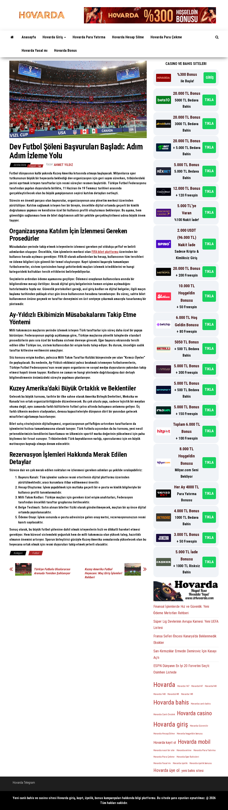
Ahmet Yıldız (63, 165)
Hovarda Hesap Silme (128, 37)
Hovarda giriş (170, 724)
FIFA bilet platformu (105, 252)
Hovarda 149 (187, 694)
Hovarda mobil (194, 741)
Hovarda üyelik (180, 763)
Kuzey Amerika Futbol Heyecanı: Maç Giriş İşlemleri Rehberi (103, 573)
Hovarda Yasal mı (34, 50)
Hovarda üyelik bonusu (200, 763)
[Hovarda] (12, 37)
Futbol (35, 553)
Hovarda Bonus (65, 50)
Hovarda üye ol (166, 770)
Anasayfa (29, 37)
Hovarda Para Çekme (166, 37)
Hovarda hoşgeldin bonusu (190, 733)
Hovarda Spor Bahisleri (188, 756)
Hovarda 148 (159, 694)
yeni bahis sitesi (192, 771)
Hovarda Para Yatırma (89, 37)
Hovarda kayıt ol (164, 742)
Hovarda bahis (171, 702)
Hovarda (164, 684)
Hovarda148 (210, 686)
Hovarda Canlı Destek (164, 714)
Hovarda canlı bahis (201, 703)
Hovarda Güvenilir (199, 725)
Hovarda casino (194, 713)
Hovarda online (184, 750)
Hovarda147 (197, 686)
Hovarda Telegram (24, 782)
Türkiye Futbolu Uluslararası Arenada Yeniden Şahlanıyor (52, 571)
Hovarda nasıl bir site (164, 750)
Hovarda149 (173, 694)
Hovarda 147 (183, 686)
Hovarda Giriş (53, 37)
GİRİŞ (210, 77)
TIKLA (209, 100)
